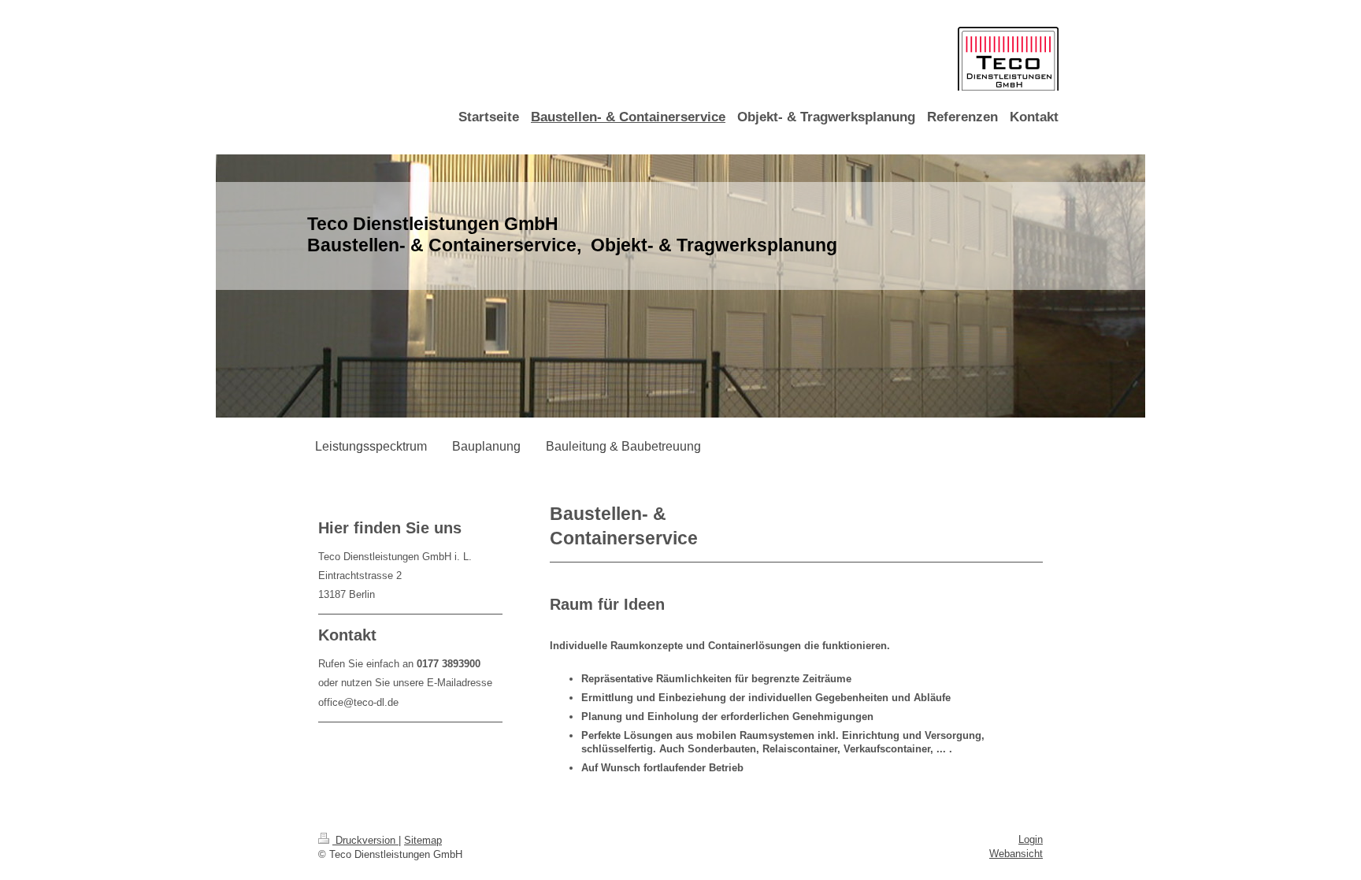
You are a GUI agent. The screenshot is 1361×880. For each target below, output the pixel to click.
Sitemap (423, 840)
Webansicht (1016, 854)
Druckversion (365, 840)
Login (1030, 839)
